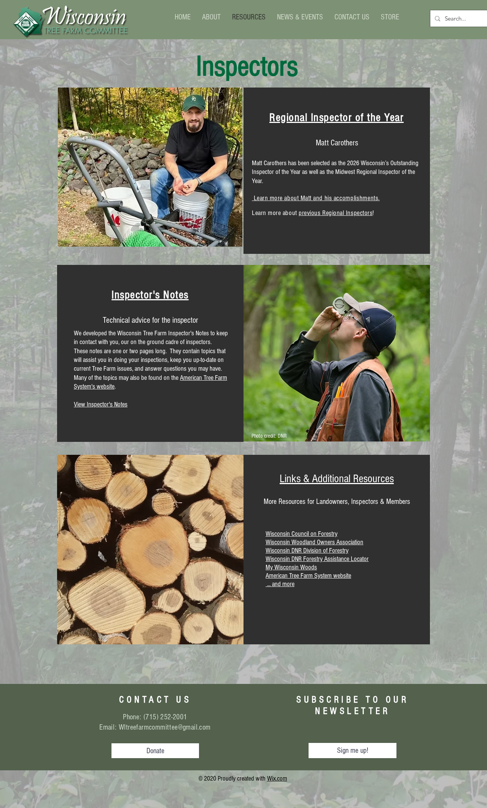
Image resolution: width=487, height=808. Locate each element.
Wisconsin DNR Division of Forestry (307, 551)
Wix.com (277, 779)
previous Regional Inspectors (335, 213)
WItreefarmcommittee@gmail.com (165, 727)
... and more (280, 584)
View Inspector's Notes (100, 404)
